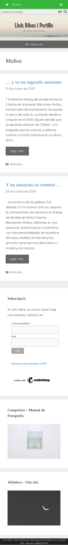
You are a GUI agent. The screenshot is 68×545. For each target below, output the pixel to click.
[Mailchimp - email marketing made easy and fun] (32, 383)
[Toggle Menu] (61, 4)
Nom (13, 336)
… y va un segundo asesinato (34, 82)
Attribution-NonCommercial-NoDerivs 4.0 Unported (43, 540)
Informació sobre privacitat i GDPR (29, 363)
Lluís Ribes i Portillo (34, 25)
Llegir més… (17, 151)
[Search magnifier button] (65, 11)
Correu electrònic (20, 323)
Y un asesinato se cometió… (33, 184)
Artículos (16, 164)
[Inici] (7, 4)
